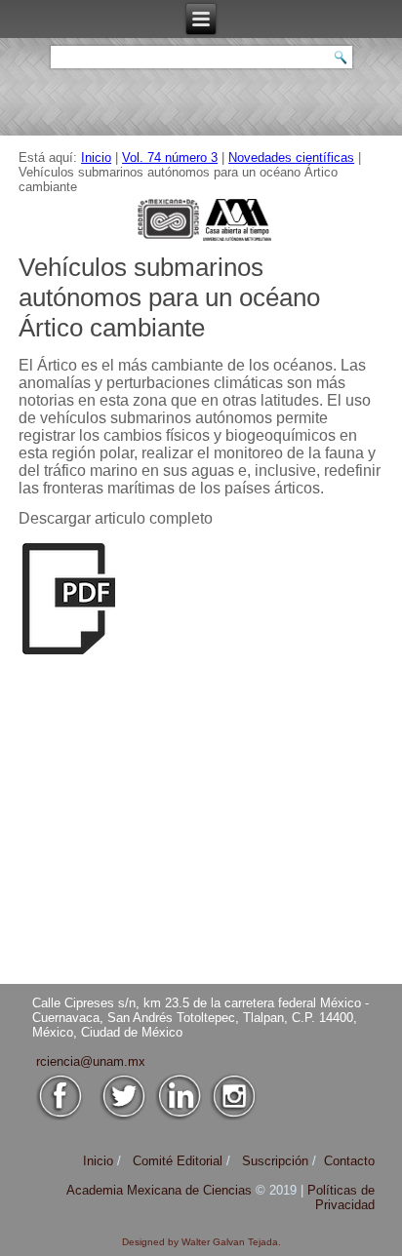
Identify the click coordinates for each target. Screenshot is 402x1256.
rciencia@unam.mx (90, 1061)
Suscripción (275, 1161)
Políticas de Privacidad (341, 1197)
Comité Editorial (177, 1161)
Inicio (96, 157)
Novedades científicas (291, 157)
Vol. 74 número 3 (170, 157)
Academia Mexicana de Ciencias (161, 1190)
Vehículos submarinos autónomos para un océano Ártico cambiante (169, 297)
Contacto (349, 1161)
